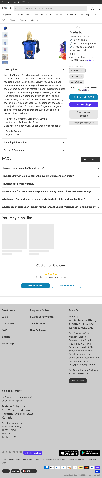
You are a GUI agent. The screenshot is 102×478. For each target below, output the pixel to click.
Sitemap (5, 463)
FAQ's (5, 330)
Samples (58, 15)
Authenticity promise (75, 459)
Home (71, 27)
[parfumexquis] (6, 8)
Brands (23, 20)
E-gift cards (8, 310)
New (18, 15)
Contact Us (8, 323)
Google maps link (78, 381)
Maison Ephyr (15, 400)
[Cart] (97, 8)
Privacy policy (60, 459)
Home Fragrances (87, 15)
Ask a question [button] (66, 285)
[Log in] (91, 8)
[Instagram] (6, 453)
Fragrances (6, 15)
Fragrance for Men (40, 310)
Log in (6, 471)
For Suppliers (90, 459)
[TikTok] (3, 453)
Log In (5, 317)
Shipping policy (47, 459)
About (33, 20)
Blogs (12, 20)
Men (47, 15)
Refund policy (34, 459)
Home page (8, 343)
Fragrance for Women (42, 317)
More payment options (83, 114)
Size (76, 66)
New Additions (38, 330)
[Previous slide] (13, 44)
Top (27, 15)
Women (37, 15)
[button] (83, 88)
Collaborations (8, 459)
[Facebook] (10, 453)
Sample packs (37, 323)
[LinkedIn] (17, 453)
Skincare (70, 15)
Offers (4, 20)
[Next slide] (62, 44)
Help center (90, 159)
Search (6, 336)
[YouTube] (20, 453)
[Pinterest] (13, 453)
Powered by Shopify (67, 475)
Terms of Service (21, 459)
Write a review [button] (35, 285)
